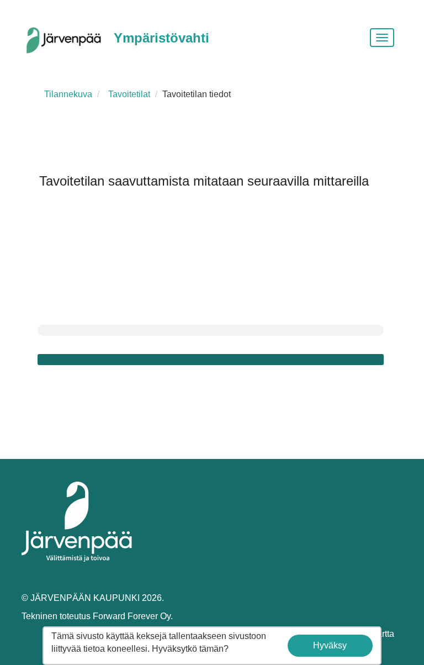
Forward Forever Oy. (133, 616)
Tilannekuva (68, 94)
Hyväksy (330, 645)
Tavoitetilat (129, 94)
